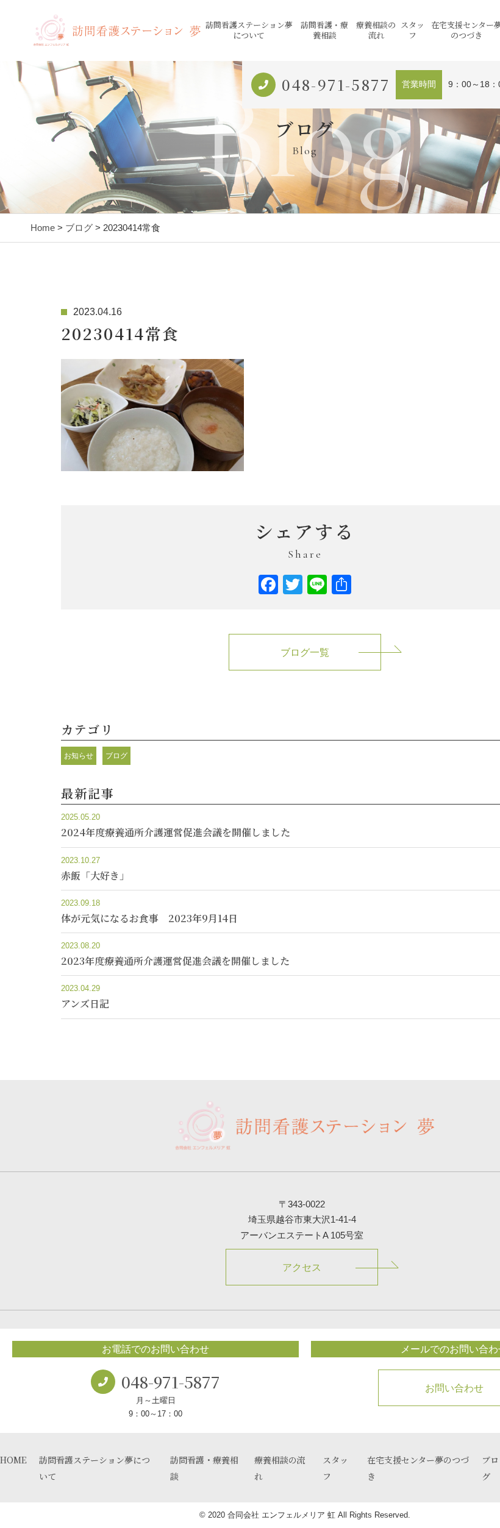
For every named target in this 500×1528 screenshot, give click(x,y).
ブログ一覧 (304, 652)
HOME (13, 1460)
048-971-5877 (336, 84)
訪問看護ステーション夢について (249, 30)
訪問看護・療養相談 (324, 30)
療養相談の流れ (376, 30)
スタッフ (412, 30)
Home (42, 227)
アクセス (301, 1267)
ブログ (79, 227)
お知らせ (78, 756)
